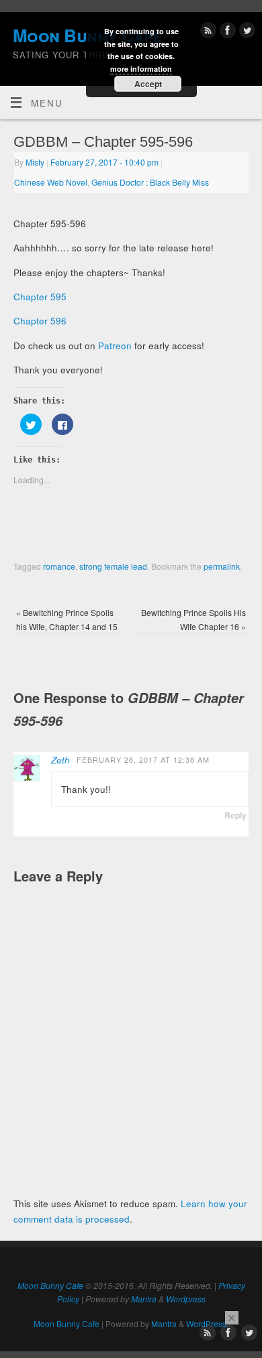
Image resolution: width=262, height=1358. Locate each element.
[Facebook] (226, 32)
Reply (235, 815)
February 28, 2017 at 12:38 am (143, 760)
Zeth (60, 759)
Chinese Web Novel (50, 182)
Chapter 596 (40, 320)
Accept (148, 84)
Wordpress (186, 1298)
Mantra (144, 1298)
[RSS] (206, 32)
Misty (35, 162)
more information (141, 69)
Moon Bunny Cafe (50, 1285)
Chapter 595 (40, 296)
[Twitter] (245, 32)
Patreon (116, 345)
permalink (222, 566)
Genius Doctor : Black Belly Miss (150, 182)
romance (59, 566)
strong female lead (113, 566)
